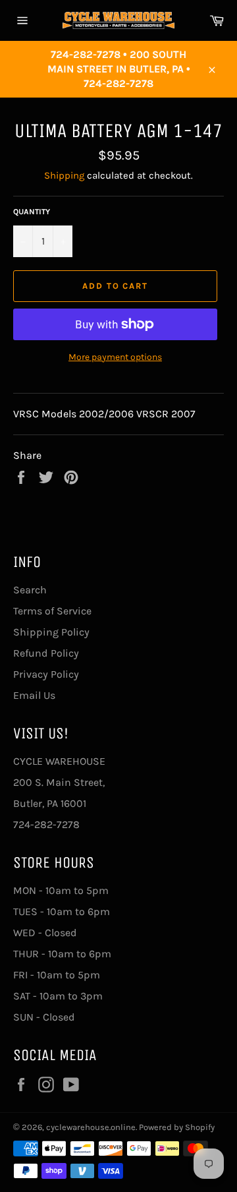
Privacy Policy (46, 674)
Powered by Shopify (177, 1127)
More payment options (115, 357)
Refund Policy (46, 653)
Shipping (64, 175)
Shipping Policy (51, 632)
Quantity (31, 211)
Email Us (34, 695)
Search (30, 589)
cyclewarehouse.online (91, 1127)
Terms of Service (52, 611)
